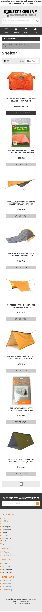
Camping (5, 535)
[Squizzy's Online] (21, 13)
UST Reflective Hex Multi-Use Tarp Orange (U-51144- (21, 306)
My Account (6, 552)
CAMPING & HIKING (15, 45)
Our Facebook (7, 569)
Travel (4, 541)
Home (5, 45)
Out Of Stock (21, 164)
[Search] (37, 21)
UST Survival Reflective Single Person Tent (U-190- (21, 409)
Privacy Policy (6, 583)
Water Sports (6, 527)
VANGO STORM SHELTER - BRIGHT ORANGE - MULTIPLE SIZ (21, 100)
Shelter (7, 47)
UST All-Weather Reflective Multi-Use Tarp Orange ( (21, 203)
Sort (22, 61)
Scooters (5, 532)
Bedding (5, 521)
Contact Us (6, 566)
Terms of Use (6, 580)
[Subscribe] (37, 503)
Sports (4, 524)
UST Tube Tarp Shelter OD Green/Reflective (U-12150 (21, 461)
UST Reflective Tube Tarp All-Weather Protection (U (21, 358)
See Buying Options (21, 113)
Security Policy (7, 590)
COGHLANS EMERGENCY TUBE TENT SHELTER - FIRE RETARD (21, 151)
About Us (5, 563)
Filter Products (9, 39)
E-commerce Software (18, 603)
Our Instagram (7, 572)
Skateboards (6, 529)
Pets (3, 518)
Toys (3, 544)
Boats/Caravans (7, 538)
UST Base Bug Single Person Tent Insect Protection (21, 255)
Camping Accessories (31, 45)
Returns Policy (7, 586)
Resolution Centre (8, 555)
